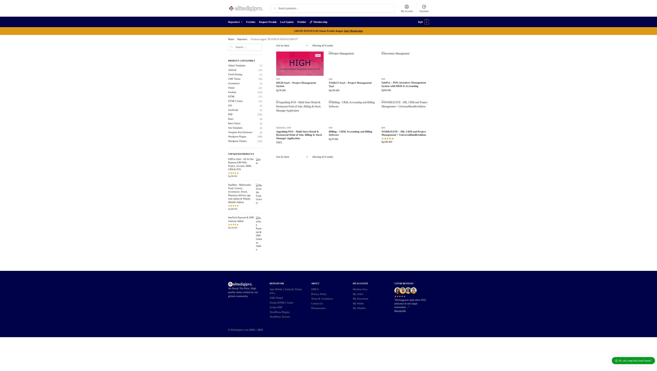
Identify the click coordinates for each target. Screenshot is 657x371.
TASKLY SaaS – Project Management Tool (350, 84)
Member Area (360, 289)
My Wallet (358, 303)
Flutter (231, 88)
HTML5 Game (235, 101)
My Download (360, 298)
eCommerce (234, 83)
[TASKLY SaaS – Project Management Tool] (352, 64)
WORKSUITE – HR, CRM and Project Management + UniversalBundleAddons (403, 133)
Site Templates (235, 128)
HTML (231, 96)
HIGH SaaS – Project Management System (296, 84)
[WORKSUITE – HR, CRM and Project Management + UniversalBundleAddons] (405, 112)
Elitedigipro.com (240, 329)
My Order (358, 294)
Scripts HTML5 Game (281, 302)
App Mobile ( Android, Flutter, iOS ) (286, 291)
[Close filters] (263, 46)
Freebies (281, 128)
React (230, 119)
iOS (230, 105)
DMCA (315, 289)
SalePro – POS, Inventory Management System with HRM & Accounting (403, 84)
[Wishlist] (318, 56)
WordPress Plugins (280, 312)
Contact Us (317, 303)
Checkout (424, 11)
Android (232, 70)
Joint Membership (353, 31)
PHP (278, 79)
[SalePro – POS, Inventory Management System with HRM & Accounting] (405, 64)
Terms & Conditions (322, 298)
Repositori (242, 39)
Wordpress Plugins (237, 136)
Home (231, 39)
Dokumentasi (318, 308)
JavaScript (233, 110)
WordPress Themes (280, 316)
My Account (407, 11)
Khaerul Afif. (400, 311)
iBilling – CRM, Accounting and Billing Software (350, 133)
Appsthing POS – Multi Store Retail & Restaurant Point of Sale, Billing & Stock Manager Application (299, 135)
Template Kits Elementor (240, 132)
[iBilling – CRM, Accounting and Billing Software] (352, 112)
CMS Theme (234, 79)
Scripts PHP (276, 307)
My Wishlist (359, 308)
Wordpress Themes (237, 141)
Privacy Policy (319, 294)
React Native (234, 123)
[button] (423, 22)
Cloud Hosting (235, 74)
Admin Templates (236, 65)
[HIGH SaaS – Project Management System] (300, 64)
